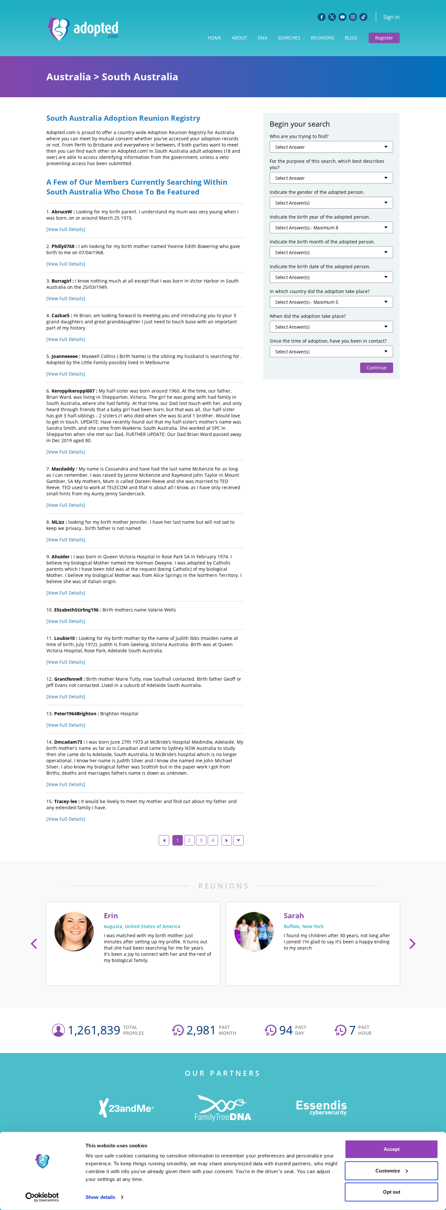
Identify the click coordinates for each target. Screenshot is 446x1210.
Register (384, 38)
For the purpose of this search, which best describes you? (327, 164)
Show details (100, 1197)
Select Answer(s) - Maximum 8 (306, 228)
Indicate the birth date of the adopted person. (320, 266)
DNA (262, 38)
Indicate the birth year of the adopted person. (320, 217)
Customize (387, 1170)
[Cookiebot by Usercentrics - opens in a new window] (42, 1197)
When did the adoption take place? (308, 316)
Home (214, 38)
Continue (377, 368)
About (239, 38)
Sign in (391, 17)
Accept (392, 1149)
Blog (351, 38)
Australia (68, 76)
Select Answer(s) (292, 203)
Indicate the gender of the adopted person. (317, 192)
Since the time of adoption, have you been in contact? (328, 341)
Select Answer (290, 147)
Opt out (391, 1192)
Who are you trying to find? (299, 136)
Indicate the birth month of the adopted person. (322, 242)
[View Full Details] (65, 229)
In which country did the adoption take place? (320, 291)
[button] (34, 944)
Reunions (322, 38)
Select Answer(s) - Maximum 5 (306, 302)
